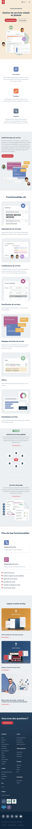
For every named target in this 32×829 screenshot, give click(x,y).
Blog (18, 771)
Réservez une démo (21, 744)
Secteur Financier (5, 744)
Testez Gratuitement (21, 737)
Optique (3, 763)
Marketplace (4, 776)
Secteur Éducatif (5, 750)
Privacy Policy (21, 825)
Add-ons (3, 774)
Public (2, 752)
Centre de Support (5, 795)
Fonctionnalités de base (6, 772)
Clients (18, 769)
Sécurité (3, 778)
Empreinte (3, 825)
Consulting (3, 761)
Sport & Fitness (4, 759)
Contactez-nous (20, 742)
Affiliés (18, 782)
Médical (3, 757)
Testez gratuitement (11, 20)
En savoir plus (22, 20)
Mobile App (19, 756)
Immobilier (3, 746)
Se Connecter (19, 739)
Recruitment (4, 748)
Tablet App (19, 754)
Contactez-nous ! (7, 722)
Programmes (19, 780)
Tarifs (2, 786)
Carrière (18, 767)
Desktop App (19, 752)
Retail (2, 742)
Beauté (3, 755)
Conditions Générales (12, 825)
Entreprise (19, 765)
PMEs (2, 737)
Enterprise (3, 739)
